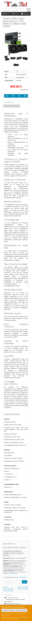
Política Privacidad (8, 589)
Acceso (15, 14)
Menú (7, 14)
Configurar (5, 610)
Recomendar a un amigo (11, 106)
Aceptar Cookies (22, 610)
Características (8, 102)
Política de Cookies (23, 619)
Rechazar (13, 610)
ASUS (17, 71)
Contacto (26, 14)
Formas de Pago (8, 591)
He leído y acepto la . (15, 577)
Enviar (24, 582)
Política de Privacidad (12, 573)
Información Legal (22, 587)
